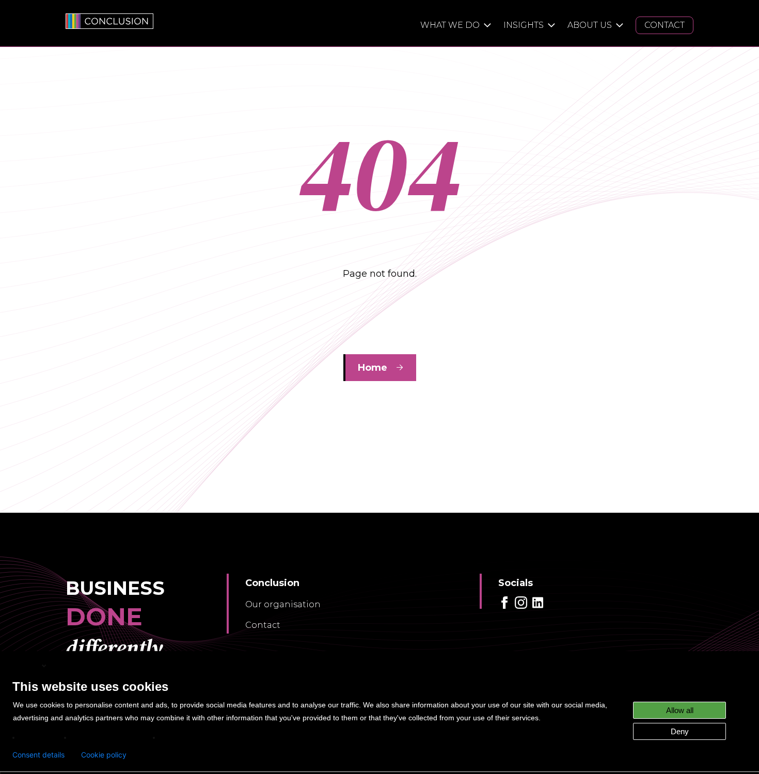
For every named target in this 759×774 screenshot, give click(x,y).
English (26, 665)
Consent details (38, 755)
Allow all (679, 710)
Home (372, 367)
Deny (680, 731)
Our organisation (283, 604)
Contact (262, 625)
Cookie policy (103, 755)
